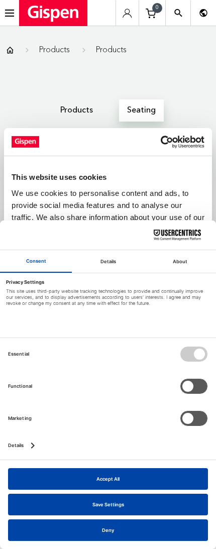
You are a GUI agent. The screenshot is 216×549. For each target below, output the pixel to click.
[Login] (127, 13)
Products (54, 49)
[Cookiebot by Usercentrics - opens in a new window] (160, 141)
